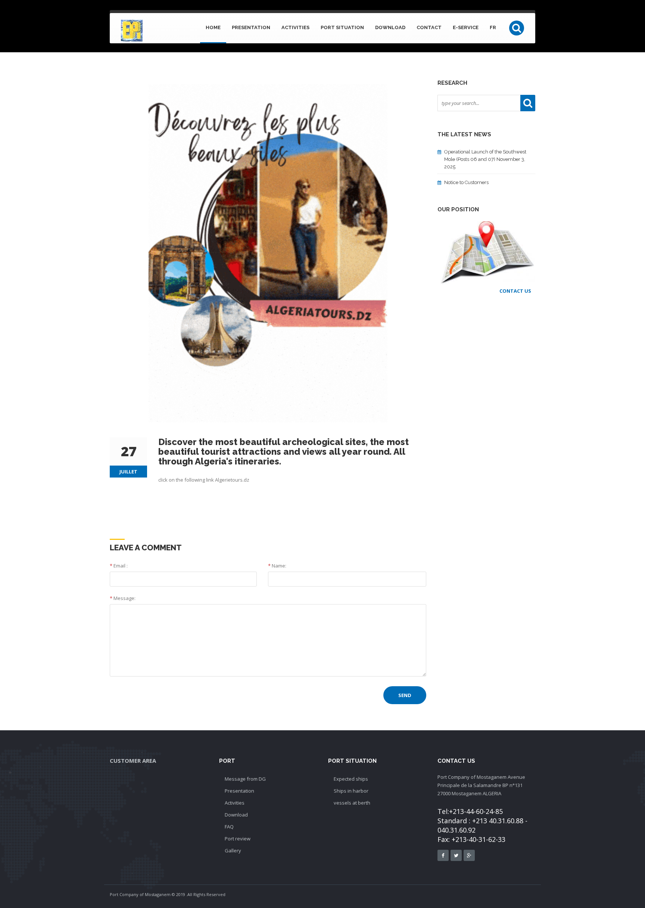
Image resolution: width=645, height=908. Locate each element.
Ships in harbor (351, 790)
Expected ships (351, 778)
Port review (237, 838)
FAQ (229, 826)
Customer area (133, 760)
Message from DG (245, 778)
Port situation (342, 27)
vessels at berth (352, 802)
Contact (429, 27)
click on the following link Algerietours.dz (203, 479)
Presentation (251, 27)
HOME (213, 27)
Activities (295, 27)
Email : (119, 565)
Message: (122, 598)
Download (390, 27)
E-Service (466, 27)
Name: (277, 565)
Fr (493, 27)
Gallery (233, 850)
